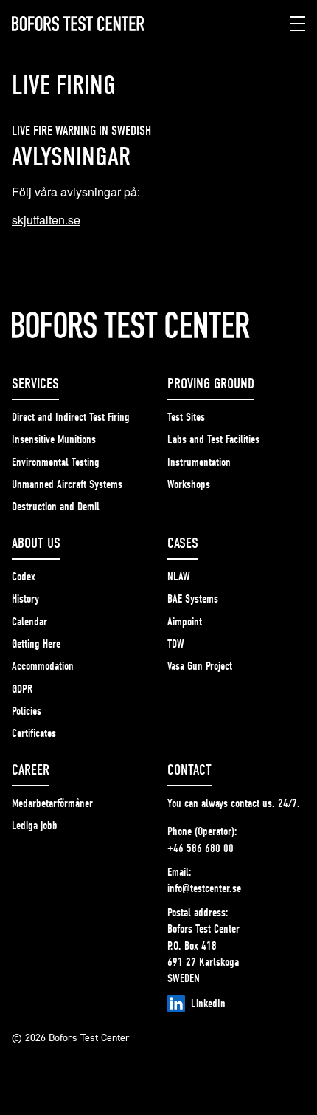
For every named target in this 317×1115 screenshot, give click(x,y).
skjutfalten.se (46, 219)
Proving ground (210, 383)
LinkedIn (208, 1003)
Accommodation (43, 666)
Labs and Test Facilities (213, 439)
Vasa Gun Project (199, 666)
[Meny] (297, 23)
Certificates (34, 733)
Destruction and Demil (56, 506)
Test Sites (186, 417)
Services (35, 383)
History (25, 598)
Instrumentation (199, 462)
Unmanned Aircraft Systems (67, 484)
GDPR (22, 689)
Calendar (29, 621)
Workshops (188, 484)
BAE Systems (192, 598)
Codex (23, 576)
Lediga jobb (35, 825)
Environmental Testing (56, 462)
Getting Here (36, 644)
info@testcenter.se (204, 888)
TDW (175, 644)
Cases (182, 543)
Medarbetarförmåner (52, 803)
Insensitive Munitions (54, 439)
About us (36, 543)
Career (30, 769)
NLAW (178, 576)
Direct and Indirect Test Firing (71, 417)
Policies (26, 711)
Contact (189, 769)
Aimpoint (184, 621)
